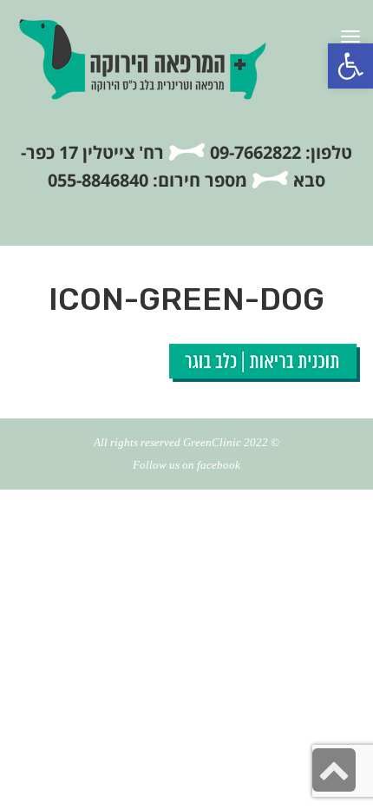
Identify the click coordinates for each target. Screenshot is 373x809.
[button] (350, 66)
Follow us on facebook (186, 464)
